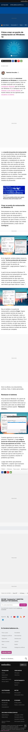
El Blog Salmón (18, 702)
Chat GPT (15, 593)
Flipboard (18, 61)
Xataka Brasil (5, 717)
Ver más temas (6, 652)
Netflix (16, 644)
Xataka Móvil (5, 675)
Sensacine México (18, 717)
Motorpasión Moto (18, 694)
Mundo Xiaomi (5, 681)
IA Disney (22, 593)
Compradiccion (5, 707)
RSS (21, 616)
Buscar (26, 658)
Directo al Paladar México (6, 722)
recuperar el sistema (7, 94)
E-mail (21, 61)
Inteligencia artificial (7, 635)
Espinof (16, 685)
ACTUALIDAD (4, 5)
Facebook (13, 61)
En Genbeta (5, 195)
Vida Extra (16, 675)
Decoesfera (4, 704)
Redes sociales (5, 641)
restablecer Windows (7, 86)
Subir (22, 664)
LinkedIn (3, 619)
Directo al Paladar (6, 692)
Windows (9, 469)
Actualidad (17, 632)
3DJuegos (16, 672)
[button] (12, 72)
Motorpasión (17, 692)
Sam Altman (6, 25)
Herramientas (17, 635)
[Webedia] (24, 1)
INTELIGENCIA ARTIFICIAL (17, 5)
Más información (5, 730)
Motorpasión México (19, 721)
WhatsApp (4, 647)
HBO (26, 25)
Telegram (17, 616)
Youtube (14, 616)
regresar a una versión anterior (10, 90)
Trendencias (5, 702)
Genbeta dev (17, 638)
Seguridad (4, 638)
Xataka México (5, 714)
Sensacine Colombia (19, 719)
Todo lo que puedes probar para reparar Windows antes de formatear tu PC (13, 197)
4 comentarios (7, 61)
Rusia (21, 25)
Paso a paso (16, 469)
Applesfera (4, 677)
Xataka (3, 672)
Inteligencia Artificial (19, 647)
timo (3, 644)
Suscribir (23, 605)
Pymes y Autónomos (19, 704)
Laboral (16, 641)
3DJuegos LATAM (18, 714)
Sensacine (16, 682)
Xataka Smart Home (6, 679)
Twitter (16, 61)
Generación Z (14, 25)
